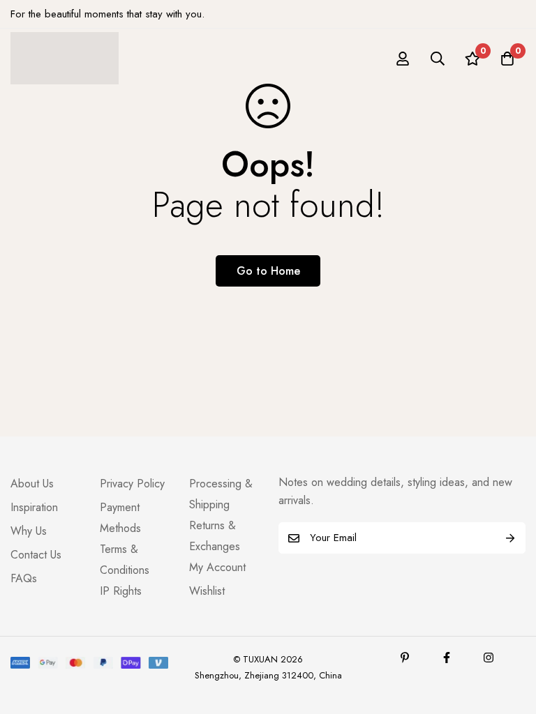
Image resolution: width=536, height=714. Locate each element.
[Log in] (402, 58)
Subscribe (510, 538)
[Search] (437, 58)
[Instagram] (488, 657)
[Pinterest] (404, 657)
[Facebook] (446, 657)
